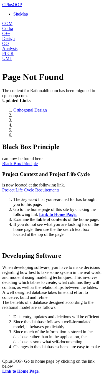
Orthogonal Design (30, 110)
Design (8, 38)
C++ (6, 33)
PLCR (8, 53)
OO (5, 43)
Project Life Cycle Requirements (30, 190)
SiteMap (20, 14)
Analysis (9, 48)
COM (7, 23)
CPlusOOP (12, 4)
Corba (7, 28)
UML (7, 58)
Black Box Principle (20, 163)
